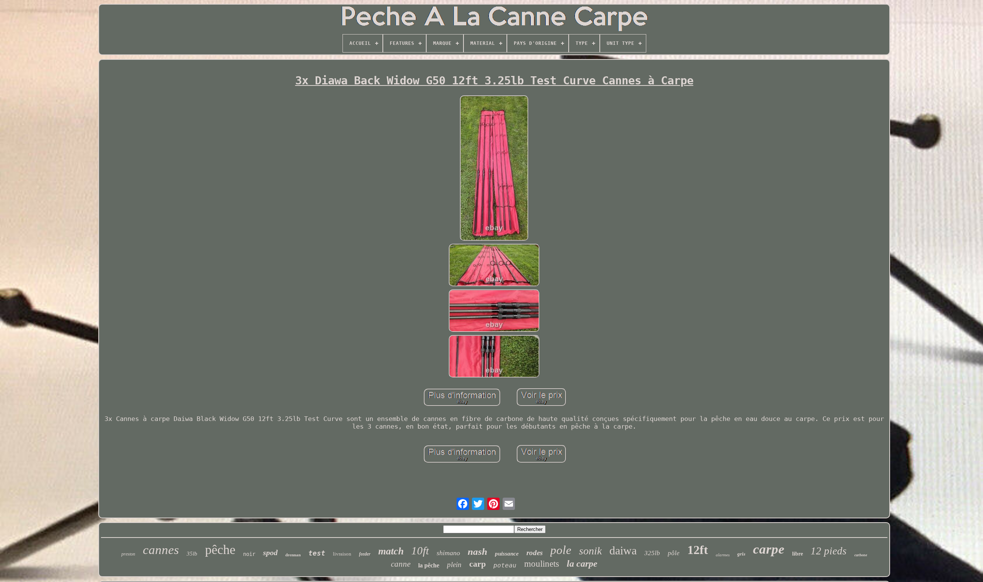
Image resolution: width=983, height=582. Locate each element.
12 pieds (829, 551)
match (391, 551)
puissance (507, 554)
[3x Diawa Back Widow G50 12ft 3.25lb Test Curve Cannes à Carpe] (494, 169)
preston (128, 554)
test (316, 553)
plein (454, 565)
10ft (420, 550)
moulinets (541, 564)
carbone (860, 555)
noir (249, 554)
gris (741, 554)
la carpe (582, 564)
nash (477, 551)
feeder (365, 554)
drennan (293, 554)
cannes (161, 550)
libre (797, 554)
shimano (448, 553)
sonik (590, 551)
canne (400, 564)
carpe (768, 549)
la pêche (428, 565)
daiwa (623, 550)
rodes (534, 553)
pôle (674, 553)
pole (560, 550)
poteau (504, 565)
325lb (652, 553)
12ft (697, 550)
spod (270, 552)
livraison (342, 554)
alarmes (723, 554)
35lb (192, 554)
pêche (220, 550)
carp (477, 564)
